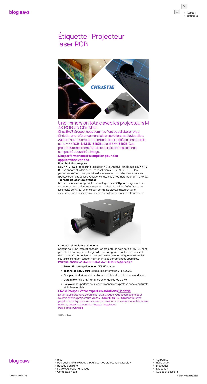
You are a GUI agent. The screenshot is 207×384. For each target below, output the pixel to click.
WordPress (193, 375)
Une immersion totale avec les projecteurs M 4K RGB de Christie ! (103, 125)
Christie (63, 136)
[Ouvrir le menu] (177, 12)
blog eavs (19, 12)
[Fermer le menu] (184, 6)
